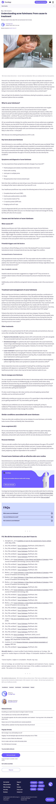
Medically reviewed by (12, 700)
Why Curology (6, 787)
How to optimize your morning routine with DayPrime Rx (15, 714)
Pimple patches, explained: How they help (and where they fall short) (18, 725)
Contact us (19, 792)
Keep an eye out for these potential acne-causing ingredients (16, 722)
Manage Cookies (24, 799)
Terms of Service (6, 798)
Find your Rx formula (41, 2)
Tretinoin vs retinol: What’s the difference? (12, 738)
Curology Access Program (25, 798)
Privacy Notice (5, 799)
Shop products (7, 784)
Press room (20, 789)
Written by (10, 692)
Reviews (5, 792)
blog (2, 11)
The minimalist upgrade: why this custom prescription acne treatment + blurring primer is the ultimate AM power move (27, 718)
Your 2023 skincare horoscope (9, 744)
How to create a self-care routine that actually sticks (14, 741)
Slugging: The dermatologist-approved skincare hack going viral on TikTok (19, 735)
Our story (5, 789)
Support (19, 782)
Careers (19, 787)
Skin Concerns (7, 11)
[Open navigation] (53, 2)
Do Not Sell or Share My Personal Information (29, 797)
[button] (28, 6)
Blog (18, 784)
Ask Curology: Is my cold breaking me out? (12, 733)
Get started (6, 782)
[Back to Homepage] (6, 2)
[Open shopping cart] (50, 2)
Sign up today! (45, 497)
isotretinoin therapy (20, 386)
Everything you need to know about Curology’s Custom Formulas (17, 712)
